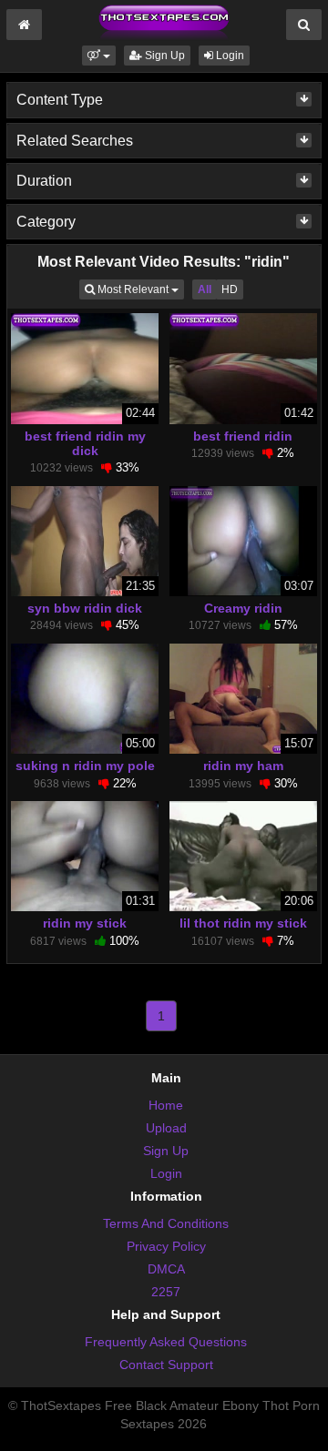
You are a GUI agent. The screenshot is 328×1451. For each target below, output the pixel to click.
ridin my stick (85, 923)
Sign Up (163, 55)
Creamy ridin (243, 608)
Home (166, 1105)
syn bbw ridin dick (84, 608)
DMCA (166, 1269)
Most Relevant (139, 289)
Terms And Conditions (166, 1223)
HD (229, 289)
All (204, 289)
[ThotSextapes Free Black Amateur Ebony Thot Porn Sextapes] (164, 22)
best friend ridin (242, 436)
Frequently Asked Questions (166, 1341)
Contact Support (166, 1364)
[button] (99, 56)
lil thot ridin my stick (243, 923)
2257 (165, 1291)
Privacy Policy (166, 1246)
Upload (166, 1128)
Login (228, 55)
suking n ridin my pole (85, 765)
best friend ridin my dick (85, 443)
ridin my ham (243, 765)
